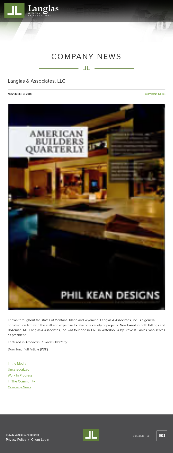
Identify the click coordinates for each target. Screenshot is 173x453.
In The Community (21, 381)
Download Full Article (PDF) (28, 349)
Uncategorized (19, 369)
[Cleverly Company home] (31, 10)
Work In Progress (20, 375)
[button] (163, 11)
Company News (155, 94)
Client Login (40, 439)
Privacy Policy (16, 439)
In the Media (17, 363)
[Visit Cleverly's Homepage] (150, 436)
